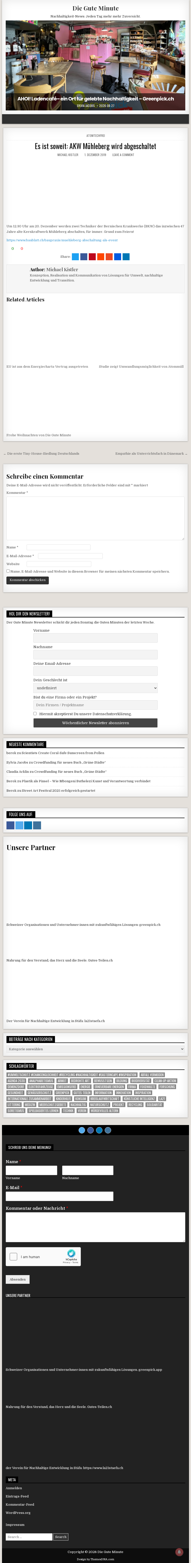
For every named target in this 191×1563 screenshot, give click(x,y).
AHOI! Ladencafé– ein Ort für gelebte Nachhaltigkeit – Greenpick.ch (95, 98)
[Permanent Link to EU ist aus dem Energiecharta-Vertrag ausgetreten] (49, 333)
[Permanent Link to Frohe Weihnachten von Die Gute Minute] (49, 401)
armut (62, 1080)
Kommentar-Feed (20, 1504)
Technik (68, 1110)
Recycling (135, 1104)
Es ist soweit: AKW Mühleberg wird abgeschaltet (95, 146)
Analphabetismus (41, 1080)
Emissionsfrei (66, 1086)
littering (14, 1104)
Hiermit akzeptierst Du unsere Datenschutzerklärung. (85, 714)
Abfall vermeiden (152, 1074)
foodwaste (147, 1086)
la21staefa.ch (94, 1021)
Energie (85, 1086)
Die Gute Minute (95, 8)
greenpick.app (150, 1370)
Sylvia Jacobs (86, 105)
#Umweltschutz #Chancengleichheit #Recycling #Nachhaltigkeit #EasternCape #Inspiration (72, 1074)
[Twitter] (82, 1130)
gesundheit (15, 1092)
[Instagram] (108, 1130)
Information (103, 1092)
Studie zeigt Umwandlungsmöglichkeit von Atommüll (141, 366)
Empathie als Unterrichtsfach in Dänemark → (151, 453)
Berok (11, 781)
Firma (132, 1086)
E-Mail (14, 1188)
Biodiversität (141, 1080)
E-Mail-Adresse (20, 556)
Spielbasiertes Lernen (43, 1110)
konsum (80, 1098)
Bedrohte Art (80, 1080)
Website (13, 564)
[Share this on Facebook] (83, 256)
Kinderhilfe (63, 1098)
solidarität (154, 1104)
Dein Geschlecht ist (50, 680)
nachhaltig (78, 1104)
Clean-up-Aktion (165, 1080)
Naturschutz (99, 1104)
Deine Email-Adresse (52, 664)
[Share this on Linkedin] (126, 256)
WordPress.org (18, 1513)
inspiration (143, 1092)
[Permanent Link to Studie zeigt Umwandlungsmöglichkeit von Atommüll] (142, 333)
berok (11, 753)
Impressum (15, 1525)
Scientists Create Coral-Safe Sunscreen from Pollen (63, 753)
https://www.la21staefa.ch (103, 1468)
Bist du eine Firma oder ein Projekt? (65, 697)
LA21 (162, 1098)
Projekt (118, 1104)
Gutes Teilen (82, 1092)
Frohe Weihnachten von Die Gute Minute (38, 435)
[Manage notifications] (179, 1552)
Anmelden (14, 1488)
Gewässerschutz (39, 1092)
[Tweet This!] (75, 256)
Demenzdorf (16, 1086)
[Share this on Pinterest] (92, 256)
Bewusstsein (103, 1080)
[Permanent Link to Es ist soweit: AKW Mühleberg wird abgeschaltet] (95, 190)
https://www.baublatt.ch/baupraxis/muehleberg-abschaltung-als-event (62, 240)
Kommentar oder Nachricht (37, 1208)
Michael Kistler (67, 155)
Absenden (18, 1279)
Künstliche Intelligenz (139, 1098)
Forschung (167, 1086)
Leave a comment (123, 155)
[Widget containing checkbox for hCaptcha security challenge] (43, 1256)
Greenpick (62, 1092)
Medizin (30, 1104)
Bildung (121, 1080)
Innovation (123, 1092)
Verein (82, 1110)
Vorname (41, 630)
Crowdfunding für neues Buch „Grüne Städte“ (70, 762)
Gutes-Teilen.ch (100, 960)
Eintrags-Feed (17, 1496)
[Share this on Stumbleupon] (109, 256)
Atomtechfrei (96, 135)
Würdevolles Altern (104, 1110)
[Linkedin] (99, 1130)
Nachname (42, 647)
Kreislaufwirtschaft (105, 1098)
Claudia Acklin (17, 772)
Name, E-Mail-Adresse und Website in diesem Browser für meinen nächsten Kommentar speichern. (90, 571)
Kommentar (17, 493)
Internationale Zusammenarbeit (29, 1098)
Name (12, 547)
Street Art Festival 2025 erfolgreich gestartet (58, 790)
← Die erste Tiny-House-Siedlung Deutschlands (41, 453)
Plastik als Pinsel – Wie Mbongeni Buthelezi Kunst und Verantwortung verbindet (86, 781)
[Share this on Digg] (117, 256)
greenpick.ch (149, 925)
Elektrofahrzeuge (41, 1086)
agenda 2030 (16, 1080)
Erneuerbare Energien (109, 1086)
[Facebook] (90, 1130)
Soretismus (16, 1110)
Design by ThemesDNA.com (95, 1559)
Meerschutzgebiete (53, 1104)
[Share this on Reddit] (100, 256)
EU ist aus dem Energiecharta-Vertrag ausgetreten (47, 366)
